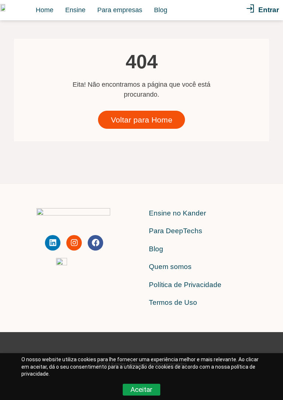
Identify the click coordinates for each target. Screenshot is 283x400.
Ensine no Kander (177, 213)
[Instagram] (74, 243)
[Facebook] (95, 243)
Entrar (268, 10)
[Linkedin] (52, 243)
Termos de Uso (173, 302)
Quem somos (170, 266)
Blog (156, 249)
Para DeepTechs (175, 231)
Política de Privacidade (185, 285)
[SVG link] (250, 10)
